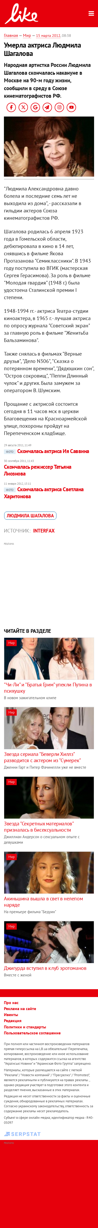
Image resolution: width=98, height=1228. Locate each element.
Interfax (44, 531)
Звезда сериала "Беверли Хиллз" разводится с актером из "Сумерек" (42, 757)
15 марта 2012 (48, 35)
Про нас (11, 1002)
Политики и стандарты (25, 1026)
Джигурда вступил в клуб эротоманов (45, 968)
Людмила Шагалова (30, 516)
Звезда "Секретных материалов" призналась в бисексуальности (38, 826)
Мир (27, 35)
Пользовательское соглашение (32, 1032)
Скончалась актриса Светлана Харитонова (44, 493)
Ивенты (11, 1014)
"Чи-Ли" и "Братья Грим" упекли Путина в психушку (48, 687)
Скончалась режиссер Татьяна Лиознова (37, 470)
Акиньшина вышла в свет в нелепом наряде (43, 901)
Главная (11, 35)
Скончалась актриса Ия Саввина (47, 451)
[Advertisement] (49, 584)
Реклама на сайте (20, 1008)
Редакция (12, 1020)
